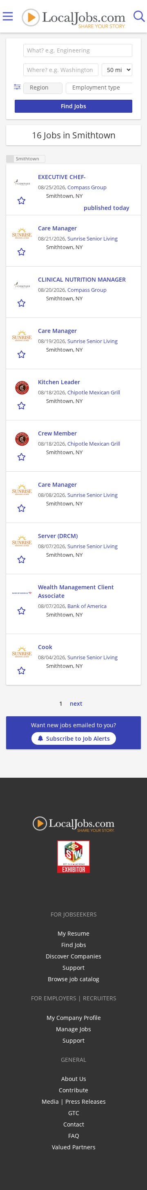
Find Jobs (73, 945)
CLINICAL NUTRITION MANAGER (82, 279)
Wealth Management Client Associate (76, 591)
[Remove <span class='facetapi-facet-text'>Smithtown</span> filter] (10, 158)
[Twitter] (55, 890)
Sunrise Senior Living (92, 238)
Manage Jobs (73, 1029)
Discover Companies (73, 956)
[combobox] (77, 50)
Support (73, 967)
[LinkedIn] (68, 890)
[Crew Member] (22, 439)
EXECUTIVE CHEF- (62, 177)
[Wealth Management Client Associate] (22, 593)
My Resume (73, 933)
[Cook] (22, 653)
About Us (73, 1079)
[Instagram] (95, 890)
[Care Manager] (22, 234)
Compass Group (87, 187)
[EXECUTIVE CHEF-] (22, 183)
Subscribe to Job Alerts (78, 738)
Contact (73, 1124)
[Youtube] (82, 890)
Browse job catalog (73, 979)
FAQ (73, 1136)
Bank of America (87, 606)
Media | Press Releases (74, 1101)
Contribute (73, 1090)
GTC (73, 1113)
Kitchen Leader (59, 382)
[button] (19, 87)
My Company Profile (74, 1018)
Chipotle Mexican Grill (93, 392)
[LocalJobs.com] (73, 16)
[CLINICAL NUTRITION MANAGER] (22, 285)
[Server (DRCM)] (22, 542)
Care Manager (57, 228)
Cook (45, 647)
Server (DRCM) (58, 536)
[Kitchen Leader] (22, 388)
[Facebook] (41, 890)
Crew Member (57, 433)
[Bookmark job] (22, 200)
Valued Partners (74, 1147)
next (76, 703)
